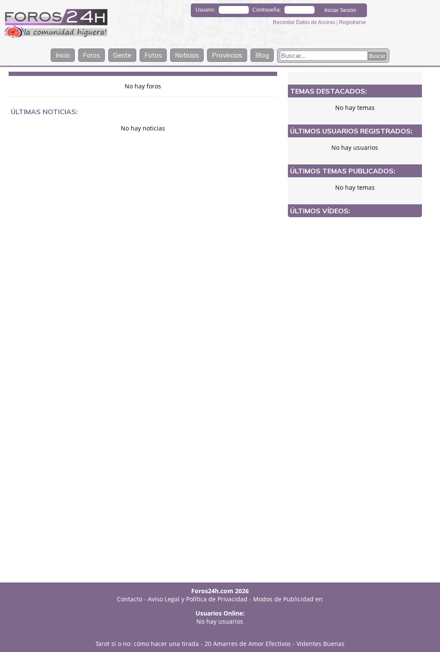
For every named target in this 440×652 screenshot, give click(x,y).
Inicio (62, 55)
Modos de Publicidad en (288, 599)
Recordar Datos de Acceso (304, 22)
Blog (262, 55)
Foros (91, 55)
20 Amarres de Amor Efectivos (248, 644)
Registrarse (352, 22)
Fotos (153, 55)
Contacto (129, 599)
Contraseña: (266, 10)
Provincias (227, 55)
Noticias (187, 55)
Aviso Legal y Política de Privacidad (198, 599)
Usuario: (205, 10)
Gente (122, 55)
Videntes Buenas (320, 644)
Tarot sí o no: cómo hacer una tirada (147, 644)
